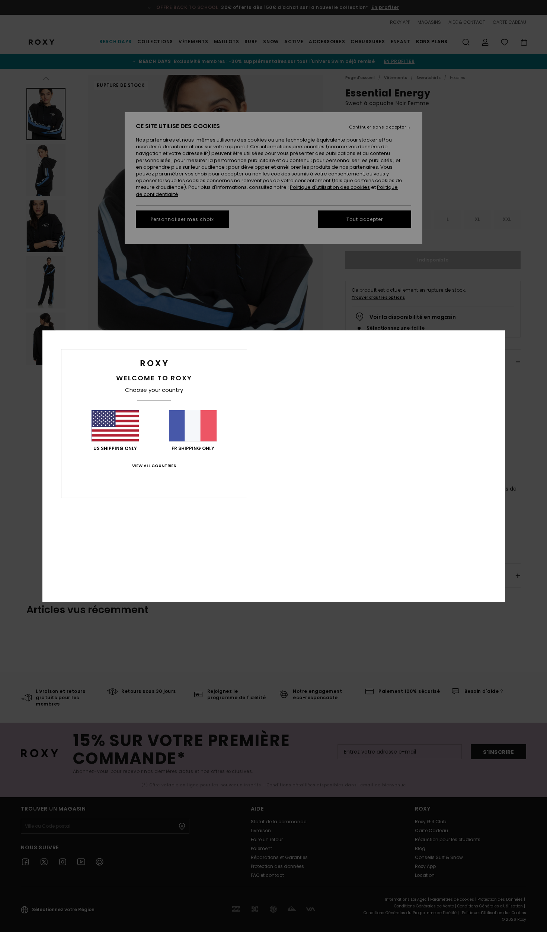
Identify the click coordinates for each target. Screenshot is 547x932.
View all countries (154, 466)
